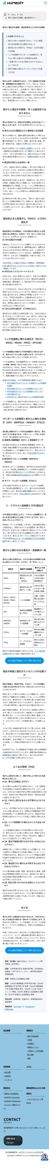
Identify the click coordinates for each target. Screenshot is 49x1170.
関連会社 (6, 1088)
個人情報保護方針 (11, 1152)
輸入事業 (30, 1055)
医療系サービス (33, 1047)
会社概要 (6, 1030)
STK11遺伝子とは (26, 494)
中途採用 (7, 1076)
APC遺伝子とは (36, 453)
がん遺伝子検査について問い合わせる (24, 661)
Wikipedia (9, 1009)
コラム (28, 1067)
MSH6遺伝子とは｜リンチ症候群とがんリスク (25, 391)
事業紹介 (29, 1030)
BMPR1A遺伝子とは (25, 475)
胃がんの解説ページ (29, 148)
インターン (8, 1080)
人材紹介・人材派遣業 (35, 1051)
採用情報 (6, 1067)
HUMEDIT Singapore (12, 1097)
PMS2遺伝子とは (13, 394)
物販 (29, 1058)
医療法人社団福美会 (11, 1094)
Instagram (30, 1006)
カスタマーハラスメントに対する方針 (31, 1152)
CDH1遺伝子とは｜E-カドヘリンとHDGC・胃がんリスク (24, 266)
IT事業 (29, 1040)
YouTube (17, 1006)
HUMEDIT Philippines (12, 1101)
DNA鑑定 (30, 1043)
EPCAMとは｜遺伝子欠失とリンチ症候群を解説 (25, 397)
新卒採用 (7, 1072)
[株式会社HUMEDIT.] (5, 14)
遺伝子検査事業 (33, 1036)
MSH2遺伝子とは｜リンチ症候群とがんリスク (25, 389)
